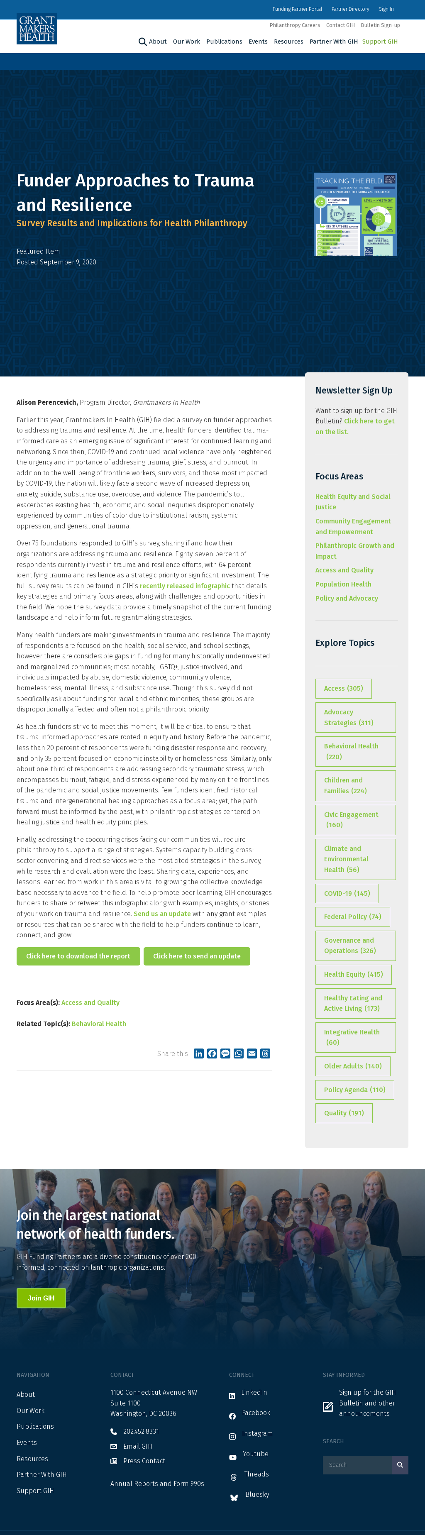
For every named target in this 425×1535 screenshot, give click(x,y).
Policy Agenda (355, 1090)
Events (258, 41)
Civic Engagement (351, 820)
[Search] (142, 41)
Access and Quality (90, 1003)
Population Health (343, 584)
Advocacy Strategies (349, 717)
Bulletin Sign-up (380, 25)
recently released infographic (185, 586)
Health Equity (353, 974)
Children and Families (345, 785)
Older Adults (353, 1066)
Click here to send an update (197, 956)
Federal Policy (352, 917)
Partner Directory (350, 9)
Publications (224, 41)
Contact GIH (340, 25)
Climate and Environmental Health (346, 859)
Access (343, 688)
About (158, 41)
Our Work (186, 41)
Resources (288, 41)
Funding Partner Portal (297, 9)
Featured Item (38, 251)
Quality (344, 1113)
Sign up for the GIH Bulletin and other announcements (367, 1403)
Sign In (386, 9)
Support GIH (380, 41)
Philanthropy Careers (294, 25)
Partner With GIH (334, 41)
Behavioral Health (99, 1024)
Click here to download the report (78, 956)
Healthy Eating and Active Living (353, 1003)
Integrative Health (352, 1037)
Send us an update (162, 914)
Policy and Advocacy (346, 598)
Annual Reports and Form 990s (157, 1484)
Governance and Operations (350, 945)
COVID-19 (347, 893)
